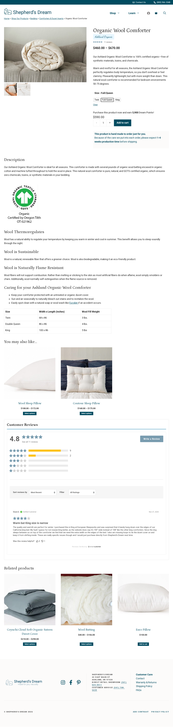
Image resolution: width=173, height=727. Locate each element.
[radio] (97, 100)
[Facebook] (70, 682)
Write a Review (152, 439)
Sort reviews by (20, 492)
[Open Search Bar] (164, 13)
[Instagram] (63, 682)
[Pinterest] (78, 682)
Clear (95, 104)
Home (6, 18)
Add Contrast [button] (141, 712)
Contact (140, 678)
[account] (148, 13)
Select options (30, 413)
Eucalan (73, 302)
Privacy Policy (160, 712)
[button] (42, 450)
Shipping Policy (144, 686)
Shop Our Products (19, 18)
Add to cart (123, 122)
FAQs (139, 690)
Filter (62, 492)
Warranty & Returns (146, 682)
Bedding (33, 18)
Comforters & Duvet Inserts (51, 18)
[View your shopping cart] (156, 13)
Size (96, 93)
